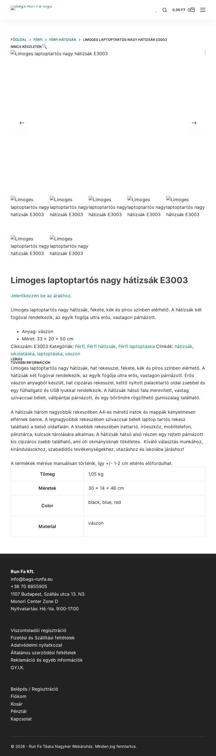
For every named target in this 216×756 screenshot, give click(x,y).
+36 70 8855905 (29, 586)
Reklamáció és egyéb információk (47, 660)
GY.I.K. (17, 667)
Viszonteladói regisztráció (38, 630)
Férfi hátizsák (101, 346)
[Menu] (202, 9)
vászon (72, 353)
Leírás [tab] (16, 359)
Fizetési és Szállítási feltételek (43, 637)
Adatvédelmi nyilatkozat (36, 645)
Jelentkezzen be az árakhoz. (41, 295)
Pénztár (19, 711)
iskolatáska (23, 353)
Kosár (16, 704)
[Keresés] (165, 10)
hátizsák (183, 346)
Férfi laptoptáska (136, 346)
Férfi (80, 346)
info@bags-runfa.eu (32, 579)
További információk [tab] (30, 362)
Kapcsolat (21, 719)
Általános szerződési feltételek (43, 652)
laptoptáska (49, 353)
